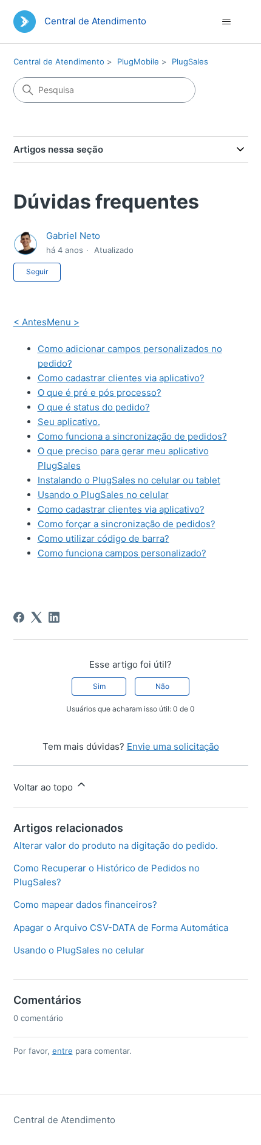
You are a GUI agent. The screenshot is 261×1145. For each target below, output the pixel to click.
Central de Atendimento (58, 61)
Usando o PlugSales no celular (103, 494)
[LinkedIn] (54, 617)
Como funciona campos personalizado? (122, 553)
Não (162, 686)
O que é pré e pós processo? (99, 392)
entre (62, 1051)
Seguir (37, 271)
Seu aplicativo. (69, 421)
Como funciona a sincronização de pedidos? (132, 436)
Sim (99, 686)
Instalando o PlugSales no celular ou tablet (129, 480)
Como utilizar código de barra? (103, 538)
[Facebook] (18, 617)
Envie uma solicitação (173, 746)
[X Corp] (36, 617)
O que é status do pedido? (94, 407)
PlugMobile (138, 61)
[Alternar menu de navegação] (226, 22)
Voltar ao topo (44, 787)
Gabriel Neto (73, 235)
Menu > (63, 322)
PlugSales (190, 61)
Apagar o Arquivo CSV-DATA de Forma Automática (120, 927)
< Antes (30, 322)
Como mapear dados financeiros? (85, 904)
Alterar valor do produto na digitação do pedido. (115, 845)
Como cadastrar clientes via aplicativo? (121, 378)
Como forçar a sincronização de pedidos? (126, 524)
